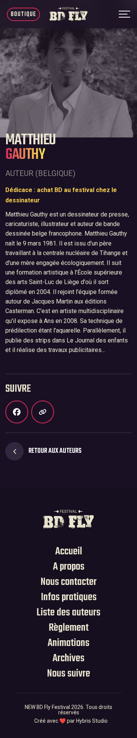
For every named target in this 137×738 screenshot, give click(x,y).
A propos (68, 567)
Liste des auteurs (68, 612)
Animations (68, 643)
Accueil (68, 551)
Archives (68, 658)
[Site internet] (42, 411)
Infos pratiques (69, 597)
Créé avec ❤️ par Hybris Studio (71, 721)
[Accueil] (68, 519)
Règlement (69, 628)
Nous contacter (69, 582)
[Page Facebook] (16, 411)
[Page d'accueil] (68, 14)
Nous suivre (68, 673)
